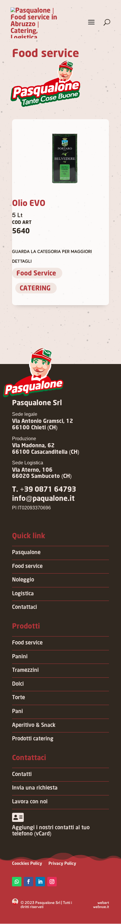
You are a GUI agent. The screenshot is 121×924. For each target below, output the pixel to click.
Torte (18, 697)
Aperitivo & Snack (34, 725)
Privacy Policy (62, 864)
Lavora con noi (30, 802)
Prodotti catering (32, 739)
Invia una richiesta (35, 788)
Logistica (23, 593)
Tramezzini (25, 670)
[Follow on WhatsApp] (16, 881)
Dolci (18, 684)
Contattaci (24, 607)
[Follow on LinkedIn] (40, 881)
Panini (20, 656)
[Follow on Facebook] (28, 881)
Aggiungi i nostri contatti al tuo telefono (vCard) (51, 831)
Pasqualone (26, 552)
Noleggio (23, 580)
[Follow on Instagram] (52, 881)
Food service (27, 566)
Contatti (22, 774)
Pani (17, 711)
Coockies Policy (27, 864)
